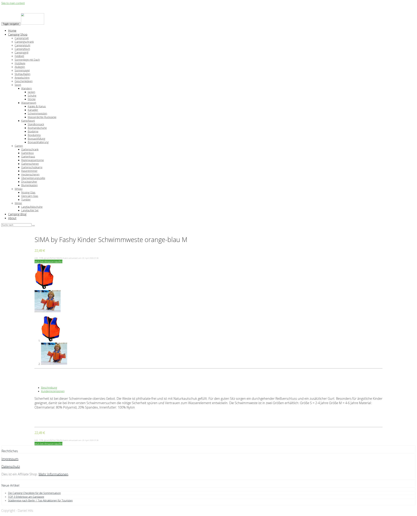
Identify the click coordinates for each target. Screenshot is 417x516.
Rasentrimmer (29, 171)
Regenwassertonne (32, 160)
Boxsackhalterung (38, 142)
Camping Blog (17, 214)
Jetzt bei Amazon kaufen (48, 261)
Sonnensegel (22, 70)
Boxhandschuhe (37, 128)
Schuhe (32, 95)
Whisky (18, 189)
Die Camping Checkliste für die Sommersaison (34, 493)
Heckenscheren (30, 174)
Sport (18, 85)
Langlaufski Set (29, 210)
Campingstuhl (22, 45)
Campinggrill (21, 52)
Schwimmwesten (37, 113)
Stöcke (32, 99)
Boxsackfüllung (36, 138)
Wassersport (28, 103)
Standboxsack (36, 124)
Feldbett (19, 56)
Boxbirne (33, 131)
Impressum (9, 459)
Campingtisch (22, 49)
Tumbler (26, 199)
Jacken (31, 92)
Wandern (26, 88)
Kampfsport (28, 120)
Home (12, 30)
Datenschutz (10, 466)
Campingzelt (22, 38)
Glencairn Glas (29, 196)
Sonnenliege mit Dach (27, 59)
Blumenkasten (29, 185)
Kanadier (33, 110)
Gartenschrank (29, 149)
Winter (18, 203)
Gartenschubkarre (31, 167)
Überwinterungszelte (33, 178)
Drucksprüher (29, 181)
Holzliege (20, 63)
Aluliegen (20, 67)
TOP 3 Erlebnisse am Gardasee (26, 497)
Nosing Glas (28, 192)
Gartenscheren (30, 164)
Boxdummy (34, 135)
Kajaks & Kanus (37, 106)
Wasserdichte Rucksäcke (42, 117)
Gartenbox (27, 153)
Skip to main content (13, 3)
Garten (19, 146)
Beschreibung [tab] (49, 387)
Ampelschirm (22, 77)
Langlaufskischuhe (32, 207)
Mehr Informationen (53, 474)
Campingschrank (24, 42)
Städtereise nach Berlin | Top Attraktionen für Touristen (40, 500)
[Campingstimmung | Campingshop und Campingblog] (32, 23)
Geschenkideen (24, 81)
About (12, 218)
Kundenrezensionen (53, 391)
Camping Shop (17, 34)
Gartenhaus (28, 156)
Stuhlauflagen (22, 74)
